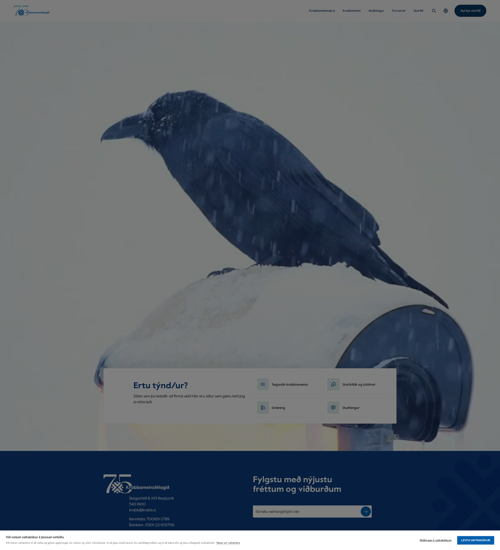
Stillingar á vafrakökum (435, 540)
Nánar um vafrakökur (228, 542)
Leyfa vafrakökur (475, 540)
